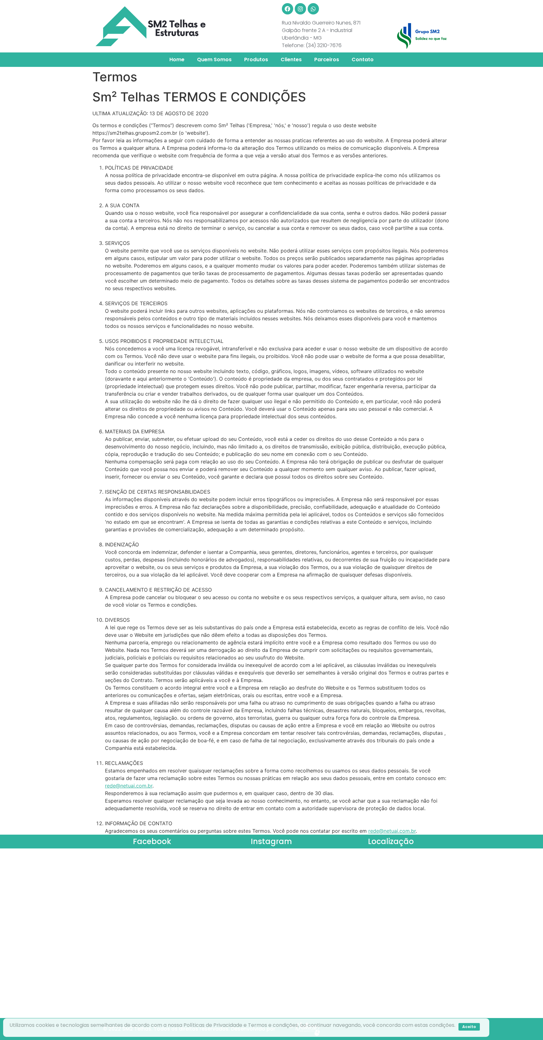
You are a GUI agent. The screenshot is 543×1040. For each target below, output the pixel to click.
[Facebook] (287, 8)
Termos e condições (273, 1025)
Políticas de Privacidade (213, 1025)
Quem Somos (214, 59)
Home (176, 59)
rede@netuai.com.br (128, 786)
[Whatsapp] (313, 8)
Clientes (291, 59)
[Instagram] (300, 8)
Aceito (469, 1026)
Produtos (256, 59)
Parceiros (326, 59)
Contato (363, 59)
